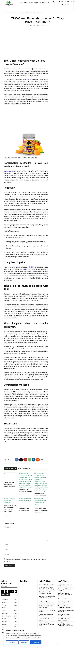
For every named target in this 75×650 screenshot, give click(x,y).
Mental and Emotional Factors (47, 584)
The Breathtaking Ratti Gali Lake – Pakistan (46, 606)
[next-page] (8, 516)
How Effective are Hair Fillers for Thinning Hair (65, 585)
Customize (12, 642)
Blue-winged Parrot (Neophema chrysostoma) (64, 606)
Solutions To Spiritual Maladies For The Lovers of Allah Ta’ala (65, 594)
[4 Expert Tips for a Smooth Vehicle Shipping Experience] (10, 477)
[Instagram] (62, 1)
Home (5, 13)
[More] (42, 459)
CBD (32, 267)
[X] (63, 4)
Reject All (24, 642)
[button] (54, 3)
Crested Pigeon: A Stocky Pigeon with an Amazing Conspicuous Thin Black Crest (65, 624)
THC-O (29, 80)
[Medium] (68, 1)
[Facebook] (56, 1)
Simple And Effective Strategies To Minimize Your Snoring (40, 510)
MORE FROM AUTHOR (24, 469)
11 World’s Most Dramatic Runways (45, 619)
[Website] (66, 4)
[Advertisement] (26, 43)
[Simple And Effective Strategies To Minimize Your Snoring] (41, 502)
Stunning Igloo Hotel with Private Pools (46, 615)
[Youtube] (69, 4)
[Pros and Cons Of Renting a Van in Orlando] (25, 480)
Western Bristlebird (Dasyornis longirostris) (66, 610)
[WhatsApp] (29, 459)
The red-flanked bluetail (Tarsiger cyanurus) (64, 619)
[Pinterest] (71, 1)
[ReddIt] (38, 459)
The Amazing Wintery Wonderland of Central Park (46, 602)
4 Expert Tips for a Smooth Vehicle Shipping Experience (9, 484)
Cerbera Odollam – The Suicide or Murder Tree (45, 592)
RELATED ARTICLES (10, 469)
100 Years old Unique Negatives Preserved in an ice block (46, 624)
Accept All (36, 642)
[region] (24, 636)
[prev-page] (5, 516)
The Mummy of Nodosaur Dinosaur (64, 589)
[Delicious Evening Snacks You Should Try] (41, 482)
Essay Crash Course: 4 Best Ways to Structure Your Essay (46, 588)
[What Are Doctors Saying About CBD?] (25, 502)
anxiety (25, 269)
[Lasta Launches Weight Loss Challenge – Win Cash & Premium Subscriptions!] (10, 501)
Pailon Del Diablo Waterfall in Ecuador (47, 610)
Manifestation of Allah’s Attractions (64, 615)
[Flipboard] (59, 1)
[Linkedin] (65, 1)
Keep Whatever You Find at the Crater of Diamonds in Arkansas (47, 597)
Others (10, 13)
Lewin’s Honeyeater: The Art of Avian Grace (66, 602)
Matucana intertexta (63, 599)
